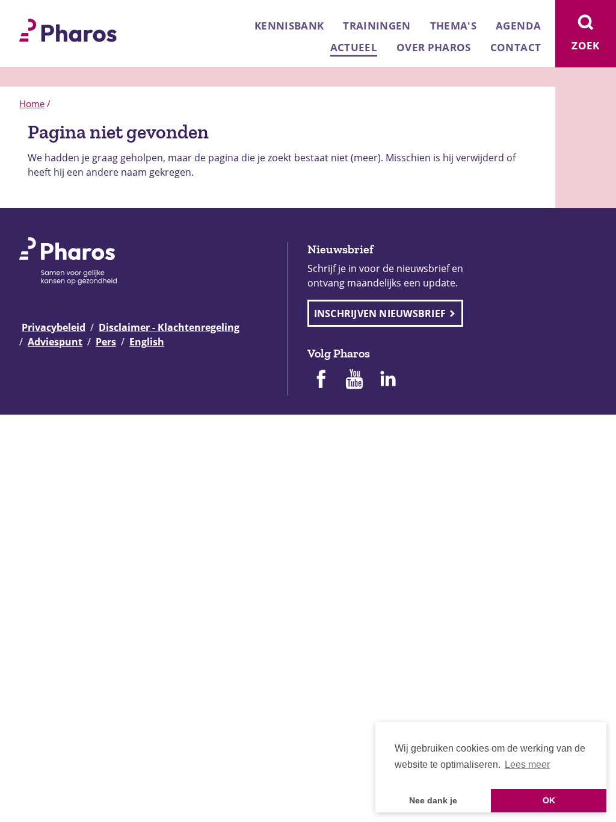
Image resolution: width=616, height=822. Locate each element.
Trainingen (376, 25)
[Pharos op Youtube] (354, 380)
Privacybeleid (53, 327)
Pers (106, 341)
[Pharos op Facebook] (320, 380)
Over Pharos (433, 47)
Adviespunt (55, 341)
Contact (515, 47)
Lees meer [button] (527, 764)
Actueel (353, 47)
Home (32, 103)
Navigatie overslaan (50, 13)
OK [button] (549, 800)
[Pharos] (68, 29)
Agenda (518, 25)
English (146, 341)
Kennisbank (289, 25)
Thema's (453, 25)
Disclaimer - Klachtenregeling (169, 327)
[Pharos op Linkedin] (388, 380)
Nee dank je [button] (433, 800)
